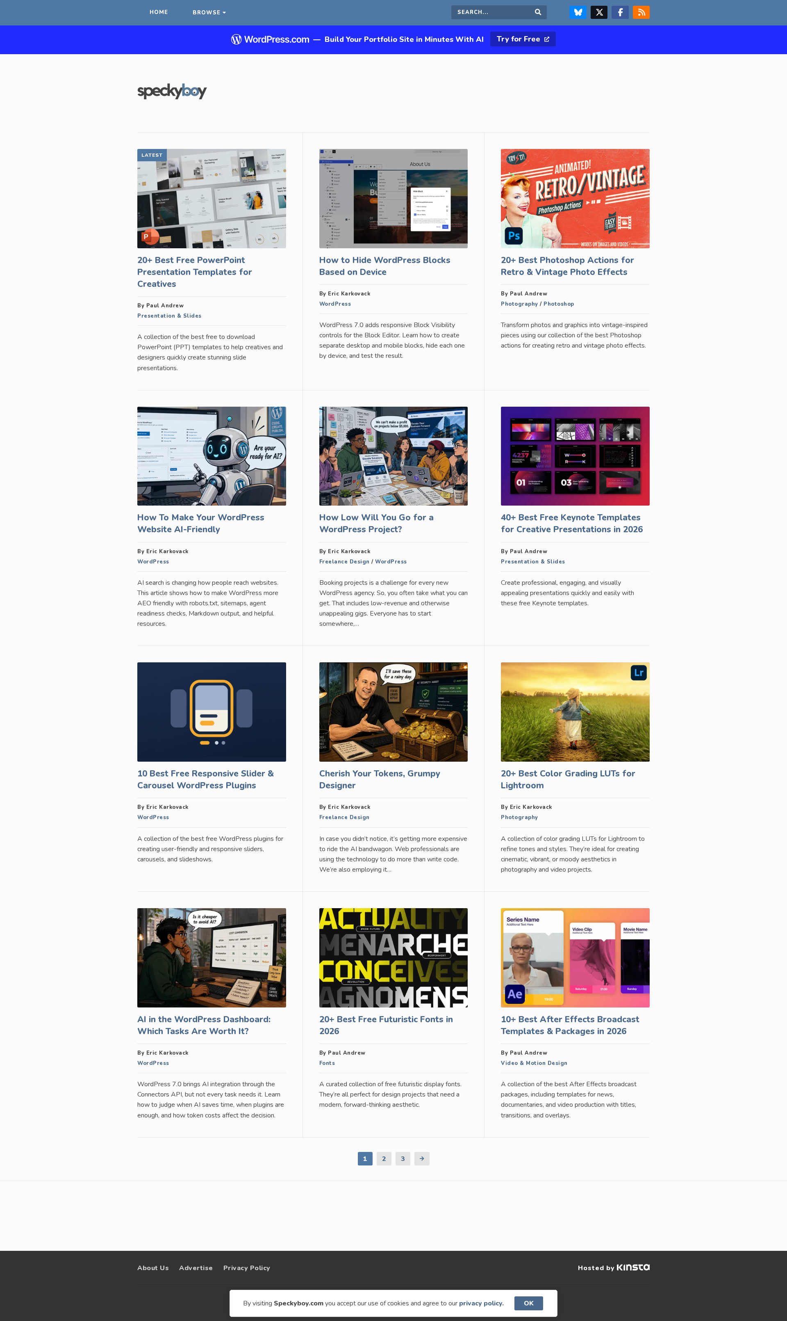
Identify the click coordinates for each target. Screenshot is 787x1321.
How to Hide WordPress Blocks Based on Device (384, 266)
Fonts (327, 1063)
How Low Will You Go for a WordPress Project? (376, 523)
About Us (153, 1268)
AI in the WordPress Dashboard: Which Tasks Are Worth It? (204, 1025)
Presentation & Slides (169, 316)
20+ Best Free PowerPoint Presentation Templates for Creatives (194, 272)
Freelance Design (344, 561)
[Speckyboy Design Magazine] (172, 97)
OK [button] (529, 1303)
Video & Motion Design (534, 1063)
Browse (207, 12)
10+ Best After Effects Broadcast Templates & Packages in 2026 (570, 1025)
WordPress (335, 304)
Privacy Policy (247, 1268)
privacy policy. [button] (481, 1303)
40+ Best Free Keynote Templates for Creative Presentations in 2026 (572, 523)
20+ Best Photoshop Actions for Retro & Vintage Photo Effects (567, 266)
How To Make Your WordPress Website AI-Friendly (200, 523)
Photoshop (559, 304)
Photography (519, 304)
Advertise (196, 1268)
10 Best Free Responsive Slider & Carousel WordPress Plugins (205, 779)
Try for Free (519, 39)
